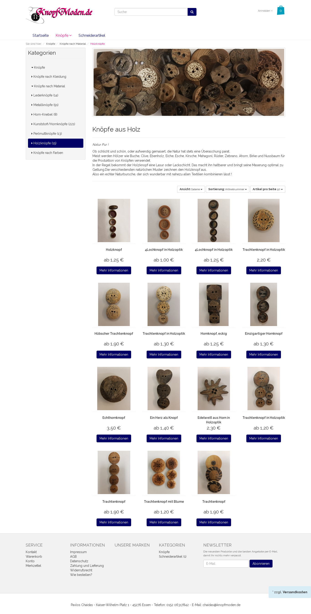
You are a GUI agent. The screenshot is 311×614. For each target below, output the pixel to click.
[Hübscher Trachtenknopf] (113, 304)
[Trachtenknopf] (113, 472)
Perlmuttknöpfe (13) (47, 133)
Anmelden (264, 10)
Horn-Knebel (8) (45, 114)
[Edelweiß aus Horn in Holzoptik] (213, 388)
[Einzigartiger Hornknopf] (263, 304)
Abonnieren (261, 563)
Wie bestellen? (81, 575)
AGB (73, 556)
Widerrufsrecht (81, 570)
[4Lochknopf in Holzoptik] (163, 220)
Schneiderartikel (92, 35)
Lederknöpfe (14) (45, 95)
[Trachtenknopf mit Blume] (163, 472)
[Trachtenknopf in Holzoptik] (263, 220)
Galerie (190, 189)
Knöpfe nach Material (49, 86)
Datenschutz (79, 561)
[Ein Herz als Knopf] (163, 388)
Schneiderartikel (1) (172, 556)
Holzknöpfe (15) (44, 143)
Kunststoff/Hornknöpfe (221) (54, 124)
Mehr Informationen (113, 270)
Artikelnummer (226, 189)
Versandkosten (295, 592)
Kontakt (31, 552)
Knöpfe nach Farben (48, 153)
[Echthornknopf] (113, 388)
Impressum (78, 552)
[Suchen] (192, 12)
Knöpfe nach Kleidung (49, 76)
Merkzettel (33, 565)
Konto (30, 561)
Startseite (41, 35)
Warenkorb (34, 556)
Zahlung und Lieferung (87, 565)
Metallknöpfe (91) (46, 105)
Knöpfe (62, 35)
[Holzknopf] (113, 220)
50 (267, 189)
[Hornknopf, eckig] (213, 304)
